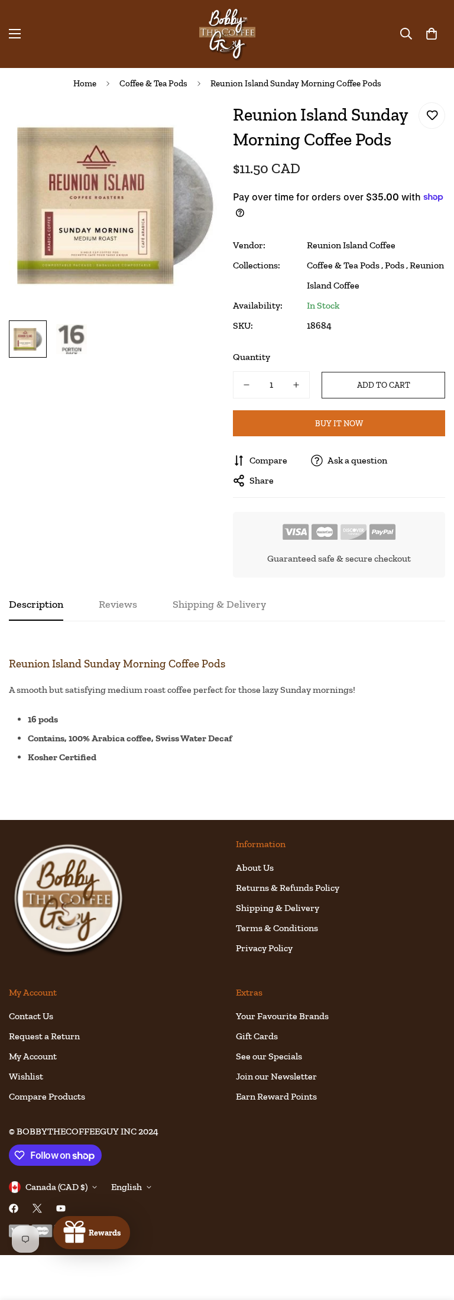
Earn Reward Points (276, 1096)
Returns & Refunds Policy (287, 887)
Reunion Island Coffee (351, 245)
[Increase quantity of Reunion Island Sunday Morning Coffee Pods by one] (296, 385)
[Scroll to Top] (431, 1235)
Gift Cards (257, 1036)
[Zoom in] (196, 124)
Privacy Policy (264, 948)
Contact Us (31, 1016)
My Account (33, 1056)
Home (84, 83)
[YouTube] (61, 1208)
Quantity (251, 356)
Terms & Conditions (277, 927)
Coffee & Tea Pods (153, 83)
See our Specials (269, 1056)
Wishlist (26, 1076)
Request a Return (44, 1036)
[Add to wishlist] (432, 115)
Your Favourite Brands (282, 1016)
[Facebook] (13, 1208)
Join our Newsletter (276, 1076)
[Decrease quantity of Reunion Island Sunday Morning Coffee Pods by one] (247, 385)
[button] (431, 33)
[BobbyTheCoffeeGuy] (227, 34)
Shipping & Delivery (277, 907)
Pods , (396, 265)
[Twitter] (37, 1208)
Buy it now (339, 424)
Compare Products (47, 1096)
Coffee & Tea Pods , (345, 265)
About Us (255, 867)
